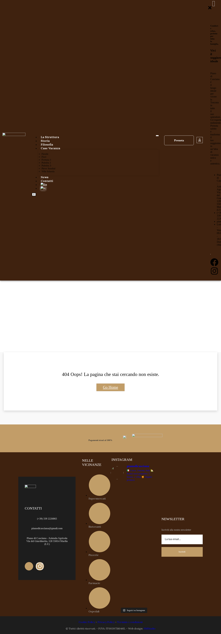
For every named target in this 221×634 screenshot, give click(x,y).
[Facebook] (214, 262)
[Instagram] (214, 271)
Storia (45, 141)
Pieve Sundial (48, 168)
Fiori (44, 157)
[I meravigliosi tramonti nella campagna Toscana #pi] (145, 518)
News (44, 177)
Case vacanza (50, 148)
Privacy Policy (106, 622)
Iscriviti (182, 552)
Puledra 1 (46, 162)
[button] (213, 3)
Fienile (45, 154)
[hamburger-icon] (157, 135)
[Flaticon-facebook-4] (29, 566)
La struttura (50, 137)
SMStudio (149, 628)
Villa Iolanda (48, 171)
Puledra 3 (46, 165)
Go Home (110, 387)
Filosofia (47, 144)
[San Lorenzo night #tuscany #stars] (145, 488)
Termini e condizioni (130, 622)
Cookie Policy (87, 622)
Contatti (47, 181)
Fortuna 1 (46, 159)
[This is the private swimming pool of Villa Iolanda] (122, 497)
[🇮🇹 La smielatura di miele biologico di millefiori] (122, 558)
